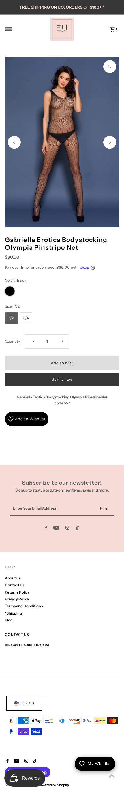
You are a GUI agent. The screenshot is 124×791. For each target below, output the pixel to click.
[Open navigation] (26, 29)
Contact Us (14, 585)
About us (12, 578)
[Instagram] (67, 529)
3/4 (26, 318)
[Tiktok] (77, 529)
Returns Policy (17, 592)
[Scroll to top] (111, 775)
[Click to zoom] (109, 66)
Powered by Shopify (53, 785)
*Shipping (13, 613)
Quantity (12, 341)
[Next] (109, 142)
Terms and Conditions (24, 606)
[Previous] (14, 142)
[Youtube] (56, 529)
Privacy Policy (17, 599)
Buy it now (62, 379)
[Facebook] (46, 529)
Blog (9, 620)
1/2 (11, 318)
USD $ (28, 703)
